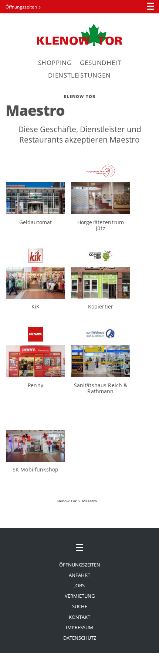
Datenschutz (79, 637)
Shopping (55, 62)
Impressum (79, 627)
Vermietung (80, 595)
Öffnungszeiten (21, 7)
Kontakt (79, 617)
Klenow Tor (79, 35)
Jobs (79, 585)
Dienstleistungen (79, 75)
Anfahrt (79, 575)
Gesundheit (100, 62)
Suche (79, 606)
